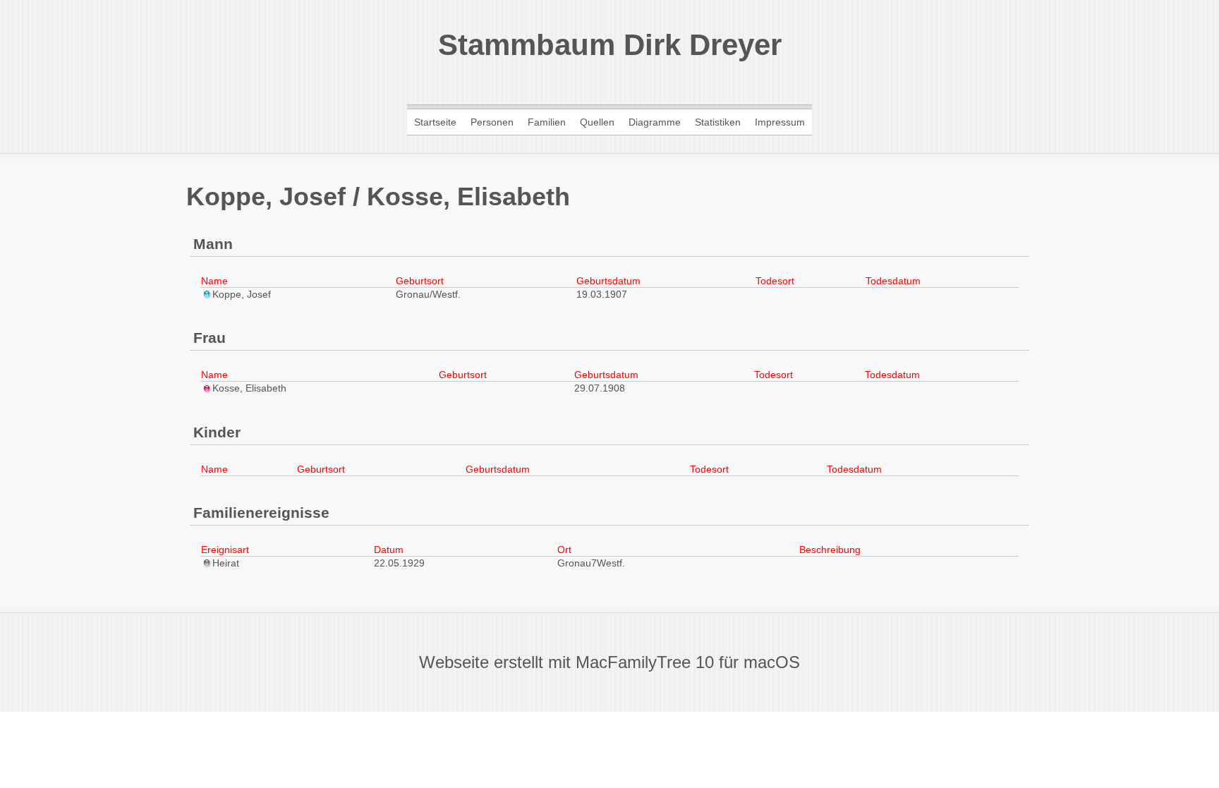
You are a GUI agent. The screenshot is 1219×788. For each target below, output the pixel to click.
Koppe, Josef (241, 294)
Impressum (780, 122)
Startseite (435, 122)
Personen (492, 122)
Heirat (225, 563)
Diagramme (655, 122)
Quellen (597, 122)
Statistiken (718, 122)
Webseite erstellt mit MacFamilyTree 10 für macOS (609, 662)
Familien (547, 122)
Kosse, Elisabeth (249, 388)
